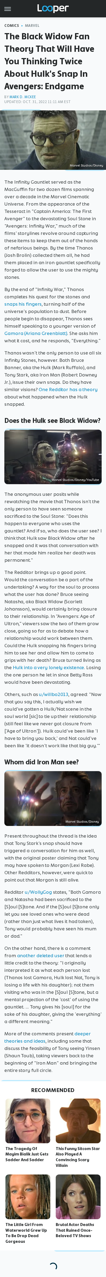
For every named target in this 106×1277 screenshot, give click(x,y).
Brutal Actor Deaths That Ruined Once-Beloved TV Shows (75, 1230)
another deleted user (40, 955)
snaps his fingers (23, 304)
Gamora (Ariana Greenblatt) (35, 333)
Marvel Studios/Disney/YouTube (75, 479)
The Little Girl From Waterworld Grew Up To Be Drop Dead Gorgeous (26, 1233)
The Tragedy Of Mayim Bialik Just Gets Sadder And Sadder (26, 1154)
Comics (11, 25)
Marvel (32, 25)
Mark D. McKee (23, 97)
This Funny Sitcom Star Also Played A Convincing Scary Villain (78, 1157)
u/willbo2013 (53, 694)
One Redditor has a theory (68, 389)
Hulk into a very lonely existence (48, 667)
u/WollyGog (38, 892)
